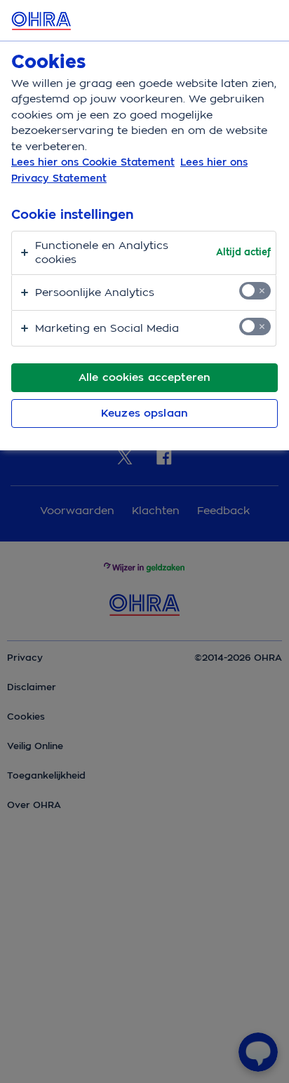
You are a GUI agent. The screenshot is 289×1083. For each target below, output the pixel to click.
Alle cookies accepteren (144, 377)
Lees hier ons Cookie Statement (93, 162)
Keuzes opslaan (144, 413)
